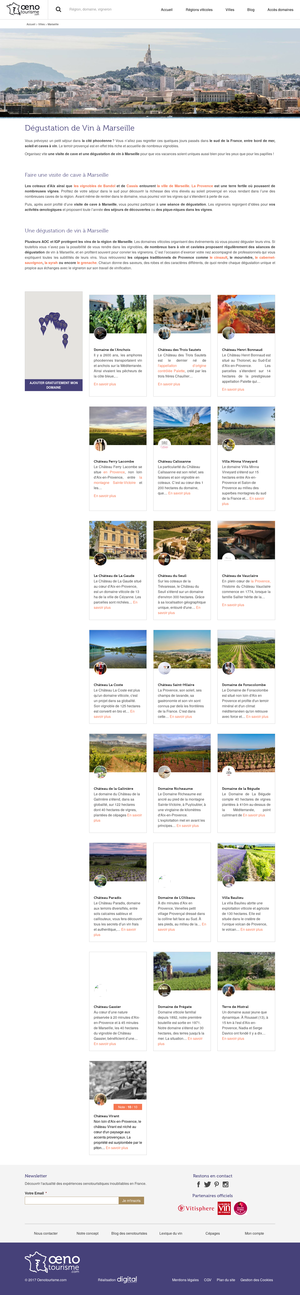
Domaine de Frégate (175, 1007)
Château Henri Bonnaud (242, 350)
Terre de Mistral (235, 1007)
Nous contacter (46, 1233)
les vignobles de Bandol (94, 185)
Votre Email (36, 1193)
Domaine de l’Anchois (112, 350)
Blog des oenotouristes (129, 1233)
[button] (43, 331)
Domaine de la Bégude (241, 789)
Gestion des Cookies (256, 1279)
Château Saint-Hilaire (176, 685)
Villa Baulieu (232, 898)
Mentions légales (185, 1279)
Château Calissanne (174, 461)
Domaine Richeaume (175, 789)
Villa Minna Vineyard (239, 461)
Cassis (132, 185)
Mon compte (254, 1233)
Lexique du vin (170, 1233)
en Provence (114, 471)
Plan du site (226, 1279)
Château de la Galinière (113, 789)
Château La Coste (108, 685)
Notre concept (87, 1233)
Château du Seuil (172, 576)
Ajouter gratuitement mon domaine (54, 385)
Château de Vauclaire (240, 576)
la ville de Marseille (173, 185)
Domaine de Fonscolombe (244, 685)
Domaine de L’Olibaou (176, 898)
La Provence (202, 185)
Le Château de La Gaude (114, 576)
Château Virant (106, 1116)
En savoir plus (105, 383)
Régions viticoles (199, 9)
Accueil (167, 9)
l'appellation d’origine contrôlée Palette (182, 368)
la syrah (51, 262)
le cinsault (218, 257)
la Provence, (260, 581)
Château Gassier (107, 1007)
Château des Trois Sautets (179, 350)
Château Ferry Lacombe (114, 461)
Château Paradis (107, 898)
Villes (230, 9)
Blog (251, 9)
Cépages (213, 1233)
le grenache (87, 262)
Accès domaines (280, 9)
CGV (207, 1279)
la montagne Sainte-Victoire (118, 480)
